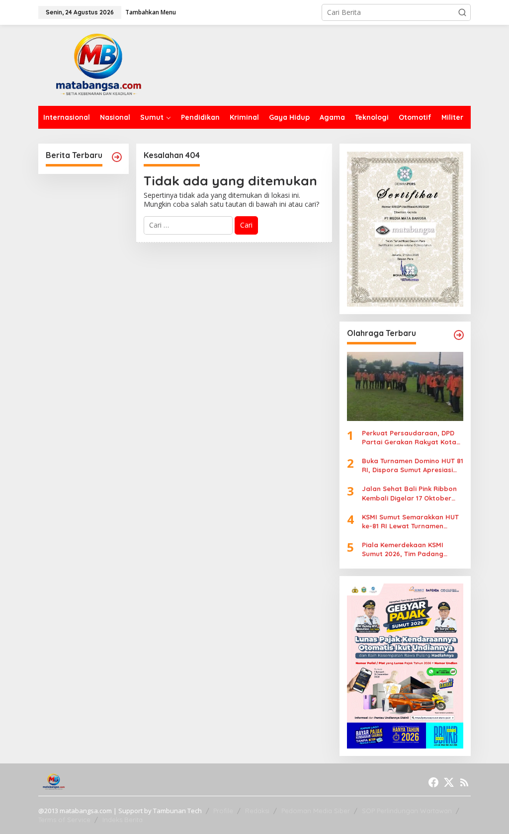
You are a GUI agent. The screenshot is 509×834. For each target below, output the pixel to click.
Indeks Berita (122, 820)
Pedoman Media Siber (315, 811)
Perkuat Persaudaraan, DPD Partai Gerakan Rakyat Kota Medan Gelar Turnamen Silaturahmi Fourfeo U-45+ (409, 437)
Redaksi (257, 811)
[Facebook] (433, 782)
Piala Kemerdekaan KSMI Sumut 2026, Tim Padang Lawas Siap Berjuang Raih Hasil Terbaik (405, 549)
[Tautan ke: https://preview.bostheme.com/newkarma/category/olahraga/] (459, 335)
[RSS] (464, 782)
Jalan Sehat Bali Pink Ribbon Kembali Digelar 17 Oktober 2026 (409, 493)
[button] (462, 12)
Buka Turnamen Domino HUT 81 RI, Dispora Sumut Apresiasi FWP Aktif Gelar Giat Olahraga (412, 465)
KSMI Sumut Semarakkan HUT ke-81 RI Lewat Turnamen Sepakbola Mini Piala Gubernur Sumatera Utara (410, 521)
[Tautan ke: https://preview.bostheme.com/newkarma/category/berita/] (117, 157)
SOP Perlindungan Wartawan (407, 811)
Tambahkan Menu (150, 12)
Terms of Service (64, 820)
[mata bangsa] (98, 64)
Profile (223, 811)
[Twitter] (448, 782)
